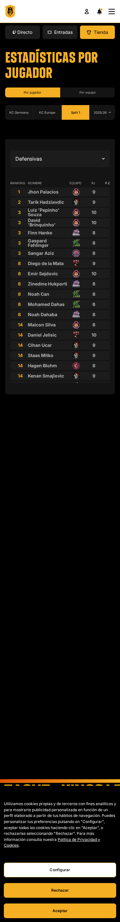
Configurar (60, 869)
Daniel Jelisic (42, 335)
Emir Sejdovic (43, 273)
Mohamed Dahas (46, 304)
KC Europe (47, 112)
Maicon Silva (42, 324)
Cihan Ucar (40, 345)
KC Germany (19, 112)
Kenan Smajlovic (46, 375)
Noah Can (38, 294)
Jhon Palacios (43, 191)
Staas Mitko (40, 355)
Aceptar (60, 910)
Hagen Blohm (42, 365)
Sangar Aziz (41, 253)
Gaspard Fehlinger (38, 243)
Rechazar (60, 890)
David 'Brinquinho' (42, 222)
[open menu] (111, 11)
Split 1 (75, 112)
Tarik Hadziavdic (46, 202)
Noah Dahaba (42, 314)
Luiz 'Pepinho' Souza (44, 212)
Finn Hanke (40, 232)
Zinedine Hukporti (47, 283)
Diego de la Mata (46, 263)
